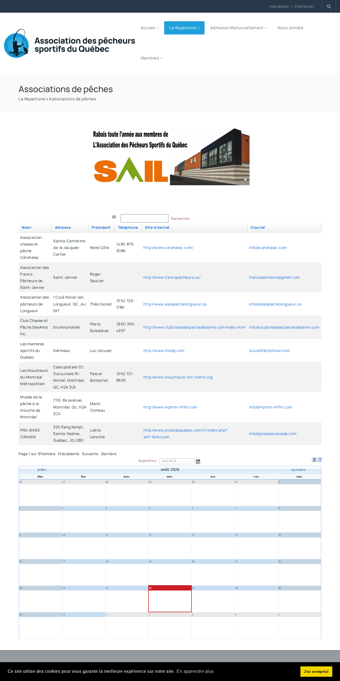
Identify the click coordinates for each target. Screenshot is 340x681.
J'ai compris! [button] (316, 671)
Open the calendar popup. (198, 461)
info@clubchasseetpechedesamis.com (284, 327)
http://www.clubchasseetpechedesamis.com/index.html (194, 327)
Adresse (63, 227)
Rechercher (180, 218)
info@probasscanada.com (273, 433)
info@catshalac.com (268, 247)
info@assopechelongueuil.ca (275, 304)
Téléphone (128, 227)
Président (101, 227)
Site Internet (157, 227)
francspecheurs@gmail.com (274, 277)
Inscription (279, 6)
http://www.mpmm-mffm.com (170, 407)
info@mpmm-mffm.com (270, 407)
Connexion (304, 6)
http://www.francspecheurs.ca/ (172, 277)
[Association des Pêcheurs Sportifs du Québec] (69, 42)
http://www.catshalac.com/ (168, 247)
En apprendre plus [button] (195, 671)
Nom (26, 227)
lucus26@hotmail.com (269, 350)
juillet (41, 470)
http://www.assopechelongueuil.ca (175, 304)
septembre (298, 470)
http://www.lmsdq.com (164, 350)
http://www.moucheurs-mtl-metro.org (178, 377)
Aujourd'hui (147, 460)
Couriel (258, 227)
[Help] (114, 217)
